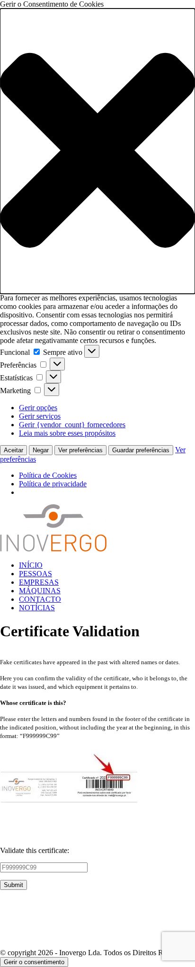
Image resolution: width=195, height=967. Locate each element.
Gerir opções (38, 408)
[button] (97, 151)
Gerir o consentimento (34, 962)
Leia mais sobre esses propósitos (67, 433)
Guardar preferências (140, 450)
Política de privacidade (53, 484)
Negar (41, 450)
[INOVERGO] (53, 549)
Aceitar (13, 450)
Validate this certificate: (34, 850)
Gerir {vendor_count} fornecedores (72, 425)
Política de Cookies (48, 475)
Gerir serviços (40, 416)
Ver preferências (80, 450)
